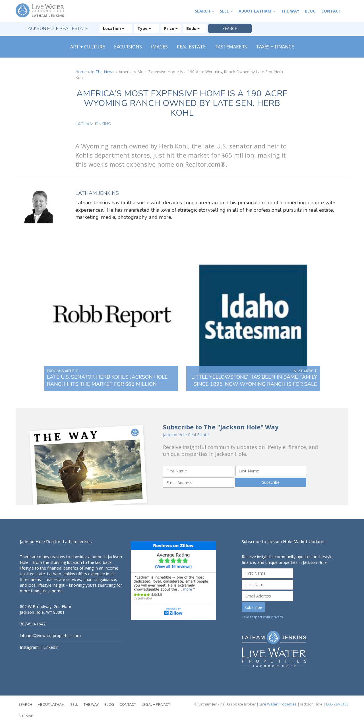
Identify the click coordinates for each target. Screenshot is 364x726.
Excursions (128, 47)
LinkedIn (51, 647)
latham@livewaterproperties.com (50, 635)
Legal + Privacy (156, 704)
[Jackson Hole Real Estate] (43, 11)
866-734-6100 (337, 704)
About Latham (255, 11)
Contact (331, 11)
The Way (290, 11)
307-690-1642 (33, 624)
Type (143, 28)
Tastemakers (231, 47)
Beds (191, 28)
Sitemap (25, 715)
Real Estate (191, 47)
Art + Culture (87, 47)
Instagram (29, 647)
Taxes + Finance (275, 47)
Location (112, 28)
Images (159, 47)
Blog (310, 11)
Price (169, 28)
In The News (102, 71)
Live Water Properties (278, 704)
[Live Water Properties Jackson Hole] (293, 644)
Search (203, 11)
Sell (225, 11)
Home (81, 71)
